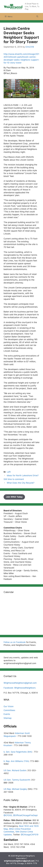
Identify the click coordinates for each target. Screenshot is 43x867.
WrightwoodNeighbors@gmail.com (20, 683)
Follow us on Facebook (15, 642)
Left (9, 472)
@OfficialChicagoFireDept (25, 815)
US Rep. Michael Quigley (15, 789)
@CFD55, (8, 815)
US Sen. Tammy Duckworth (17, 780)
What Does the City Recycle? (20, 483)
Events (7, 714)
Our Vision (8, 706)
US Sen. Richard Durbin (15, 770)
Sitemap (7, 718)
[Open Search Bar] (37, 16)
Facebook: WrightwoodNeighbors (20, 688)
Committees (9, 710)
